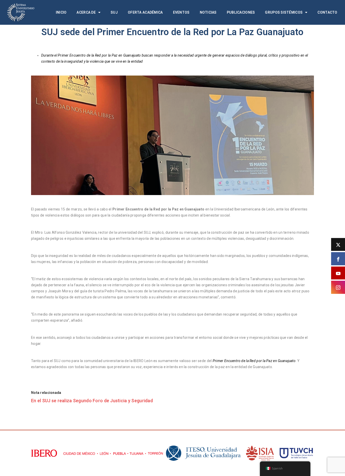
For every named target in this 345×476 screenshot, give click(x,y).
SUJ (114, 12)
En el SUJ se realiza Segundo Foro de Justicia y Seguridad (92, 400)
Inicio (61, 12)
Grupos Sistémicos (284, 12)
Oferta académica (145, 12)
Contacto (327, 12)
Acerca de (86, 12)
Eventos (181, 12)
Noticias (208, 12)
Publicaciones (241, 12)
